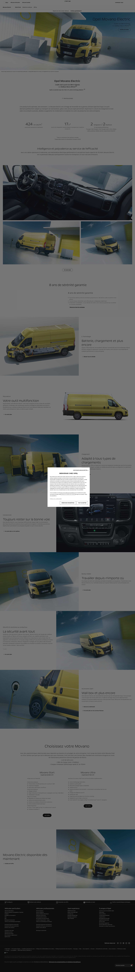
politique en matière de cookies (68, 494)
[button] (81, 470)
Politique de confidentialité (56, 498)
